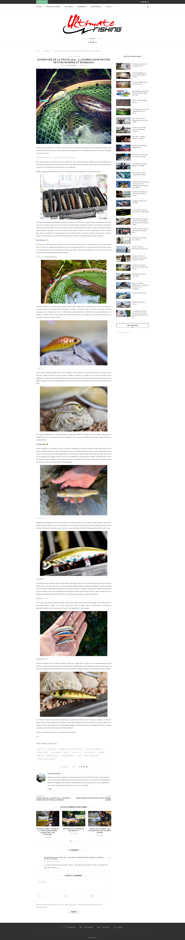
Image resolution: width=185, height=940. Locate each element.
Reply (109, 857)
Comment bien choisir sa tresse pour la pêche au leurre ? (139, 193)
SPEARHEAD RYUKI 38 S (53, 755)
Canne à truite (52, 749)
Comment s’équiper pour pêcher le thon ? (139, 83)
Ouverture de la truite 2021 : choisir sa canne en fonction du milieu (55, 157)
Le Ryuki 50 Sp (40, 518)
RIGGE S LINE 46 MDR (89, 752)
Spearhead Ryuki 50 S (68, 755)
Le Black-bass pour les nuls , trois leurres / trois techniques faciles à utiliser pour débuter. (140, 184)
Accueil (39, 6)
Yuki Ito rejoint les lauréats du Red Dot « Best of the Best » (140, 230)
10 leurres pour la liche (139, 293)
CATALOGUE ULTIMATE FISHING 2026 (139, 146)
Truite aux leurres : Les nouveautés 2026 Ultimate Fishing (99, 830)
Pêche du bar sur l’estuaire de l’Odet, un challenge (140, 155)
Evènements (82, 6)
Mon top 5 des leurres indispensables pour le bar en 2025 (140, 120)
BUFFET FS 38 (40, 749)
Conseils (46, 51)
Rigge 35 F (66, 752)
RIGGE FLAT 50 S (76, 752)
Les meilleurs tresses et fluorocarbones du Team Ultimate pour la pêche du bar (140, 314)
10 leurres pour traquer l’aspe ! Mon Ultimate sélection (139, 129)
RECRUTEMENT (96, 6)
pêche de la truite (42, 752)
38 (42, 598)
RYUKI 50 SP (40, 755)
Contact (109, 6)
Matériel (78, 56)
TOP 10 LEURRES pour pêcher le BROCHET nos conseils (139, 75)
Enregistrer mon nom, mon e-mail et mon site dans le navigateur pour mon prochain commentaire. (69, 906)
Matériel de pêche (53, 6)
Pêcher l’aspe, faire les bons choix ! (139, 275)
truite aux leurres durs (91, 755)
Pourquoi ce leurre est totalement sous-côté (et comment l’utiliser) (139, 258)
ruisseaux (101, 752)
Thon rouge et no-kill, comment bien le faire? (139, 174)
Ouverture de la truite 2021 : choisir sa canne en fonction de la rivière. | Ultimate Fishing (74, 858)
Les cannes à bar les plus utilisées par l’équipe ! (139, 164)
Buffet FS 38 (41, 257)
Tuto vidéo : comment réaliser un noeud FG (138, 137)
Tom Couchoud (71, 65)
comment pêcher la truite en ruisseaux (71, 749)
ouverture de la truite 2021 (94, 749)
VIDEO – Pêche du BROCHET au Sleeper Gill (140, 248)
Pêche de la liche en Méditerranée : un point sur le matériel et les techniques (140, 286)
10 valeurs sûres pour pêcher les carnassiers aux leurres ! (140, 267)
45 (44, 598)
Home (38, 51)
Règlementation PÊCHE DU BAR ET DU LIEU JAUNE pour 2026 (140, 93)
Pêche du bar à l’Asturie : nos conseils (139, 239)
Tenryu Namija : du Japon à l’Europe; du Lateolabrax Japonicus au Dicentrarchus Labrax (140, 221)
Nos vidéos (69, 6)
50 (46, 598)
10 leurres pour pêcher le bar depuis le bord (139, 65)
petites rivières (55, 752)
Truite (79, 755)
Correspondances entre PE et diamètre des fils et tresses (140, 111)
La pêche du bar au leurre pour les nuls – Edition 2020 (140, 211)
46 (44, 659)
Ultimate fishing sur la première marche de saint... (67, 2)
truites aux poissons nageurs (46, 759)
